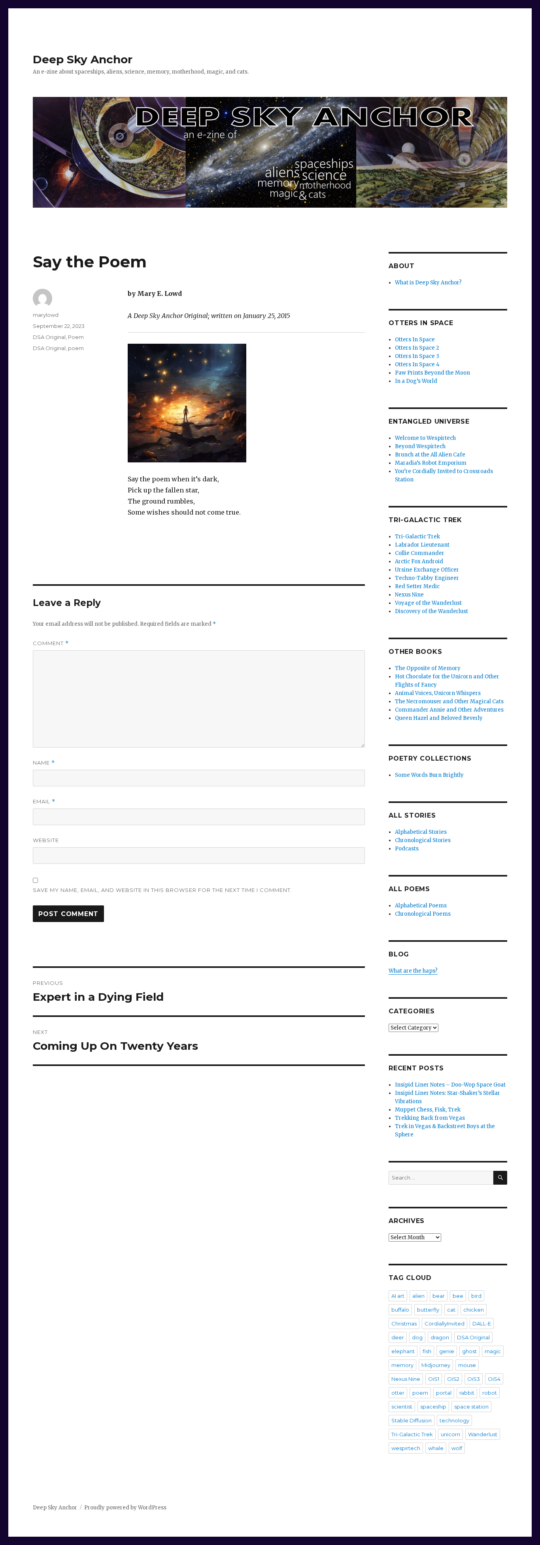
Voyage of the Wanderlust (428, 603)
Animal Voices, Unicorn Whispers (438, 693)
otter (397, 1393)
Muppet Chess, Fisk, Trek (428, 1109)
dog (417, 1337)
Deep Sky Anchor (82, 59)
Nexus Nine (409, 594)
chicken (473, 1309)
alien (418, 1296)
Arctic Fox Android (419, 561)
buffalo (400, 1309)
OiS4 (494, 1379)
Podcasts (407, 848)
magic (493, 1351)
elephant (403, 1351)
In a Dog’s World (416, 381)
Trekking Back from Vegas (430, 1118)
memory (402, 1365)
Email (44, 801)
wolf (456, 1448)
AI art (397, 1296)
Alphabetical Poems (421, 905)
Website (46, 840)
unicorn (450, 1434)
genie (446, 1351)
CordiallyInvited (444, 1323)
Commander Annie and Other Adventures (449, 709)
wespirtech (405, 1448)
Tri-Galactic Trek (417, 536)
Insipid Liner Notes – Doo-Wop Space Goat (450, 1084)
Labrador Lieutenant (422, 545)
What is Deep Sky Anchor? (428, 282)
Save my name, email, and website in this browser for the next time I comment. (162, 890)
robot (489, 1393)
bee (458, 1296)
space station (471, 1406)
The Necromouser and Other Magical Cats (449, 701)
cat (451, 1309)
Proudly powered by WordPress (125, 1507)
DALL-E (481, 1323)
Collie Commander (419, 553)
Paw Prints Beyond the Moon (432, 372)
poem (76, 348)
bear (438, 1296)
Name (44, 762)
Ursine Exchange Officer (427, 569)
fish (427, 1351)
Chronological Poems (423, 914)
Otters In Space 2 (417, 348)
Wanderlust (482, 1434)
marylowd (46, 315)
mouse (467, 1365)
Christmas (404, 1323)
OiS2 (453, 1379)
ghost (469, 1351)
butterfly (428, 1309)
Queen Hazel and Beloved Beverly (439, 718)
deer (397, 1337)
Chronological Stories (423, 840)
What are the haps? (413, 971)
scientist (401, 1406)
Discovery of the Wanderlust (431, 611)
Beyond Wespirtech (420, 446)
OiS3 (473, 1379)
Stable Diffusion (411, 1420)
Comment (51, 643)
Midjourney (435, 1365)
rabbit (466, 1393)
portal (443, 1393)
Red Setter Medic (417, 586)
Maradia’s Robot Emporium (430, 463)
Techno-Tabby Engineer (427, 578)
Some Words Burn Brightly (429, 775)
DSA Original (49, 337)
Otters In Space (415, 339)
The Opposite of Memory (428, 668)
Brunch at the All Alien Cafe (430, 454)
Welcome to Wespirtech (425, 438)
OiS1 (433, 1379)
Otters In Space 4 (417, 364)
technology (454, 1420)
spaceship (433, 1406)
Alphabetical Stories (421, 832)
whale (436, 1448)
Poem (76, 337)
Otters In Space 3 (417, 356)
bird (476, 1296)
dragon (439, 1337)
